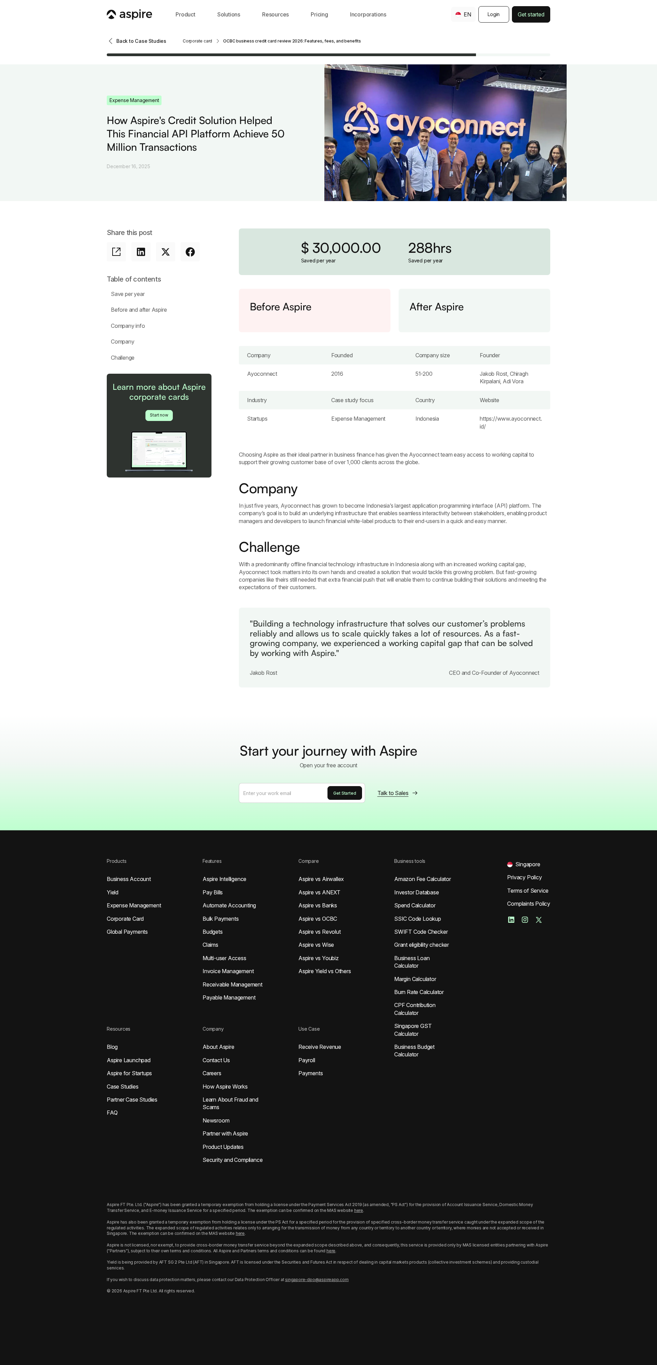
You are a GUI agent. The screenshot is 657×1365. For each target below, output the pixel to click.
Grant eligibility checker (421, 944)
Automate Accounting (229, 905)
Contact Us (216, 1060)
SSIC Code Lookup (417, 918)
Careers (212, 1073)
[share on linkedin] (141, 251)
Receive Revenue (319, 1046)
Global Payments (127, 931)
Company (122, 341)
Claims (210, 944)
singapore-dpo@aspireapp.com (317, 1279)
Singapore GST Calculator (412, 1029)
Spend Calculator (415, 905)
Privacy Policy (524, 877)
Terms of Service (528, 890)
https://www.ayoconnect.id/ (511, 422)
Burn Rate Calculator (419, 992)
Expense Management (134, 905)
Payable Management (229, 997)
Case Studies (123, 1086)
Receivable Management (232, 984)
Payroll (306, 1060)
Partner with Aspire (225, 1133)
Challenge (122, 357)
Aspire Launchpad (129, 1060)
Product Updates (223, 1146)
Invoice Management (228, 971)
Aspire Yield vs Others (324, 971)
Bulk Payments (221, 918)
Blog (112, 1046)
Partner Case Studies (132, 1099)
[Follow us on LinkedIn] (511, 920)
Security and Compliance (232, 1159)
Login (494, 14)
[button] (185, 14)
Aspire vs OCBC (317, 918)
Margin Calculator (415, 979)
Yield (112, 892)
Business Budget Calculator (414, 1050)
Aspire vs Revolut (319, 931)
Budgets (213, 931)
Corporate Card (125, 918)
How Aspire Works (225, 1086)
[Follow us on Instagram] (525, 920)
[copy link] (116, 251)
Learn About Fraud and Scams (230, 1103)
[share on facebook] (190, 251)
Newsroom (216, 1120)
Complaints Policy (528, 903)
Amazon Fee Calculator (422, 879)
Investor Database (416, 892)
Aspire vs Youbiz (318, 958)
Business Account (129, 879)
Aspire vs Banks (317, 905)
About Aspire (218, 1046)
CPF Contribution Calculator (415, 1009)
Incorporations (368, 14)
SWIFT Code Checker (421, 931)
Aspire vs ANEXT (319, 892)
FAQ (112, 1112)
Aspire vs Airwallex (321, 879)
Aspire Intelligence (224, 879)
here (358, 1210)
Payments (310, 1073)
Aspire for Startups (129, 1073)
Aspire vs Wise (316, 944)
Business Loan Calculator (411, 962)
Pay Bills (213, 892)
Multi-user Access (224, 958)
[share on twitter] (165, 251)
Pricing (319, 14)
